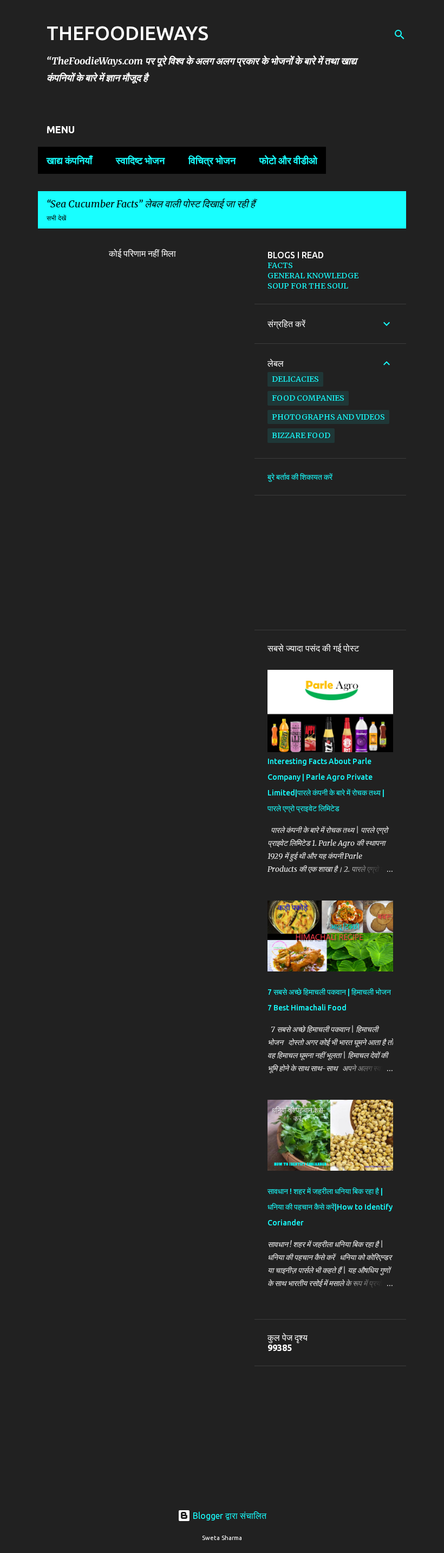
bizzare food (301, 435)
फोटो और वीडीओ (288, 160)
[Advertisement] (330, 562)
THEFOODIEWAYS (127, 33)
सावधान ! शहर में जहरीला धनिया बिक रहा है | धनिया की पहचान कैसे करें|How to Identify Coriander (330, 1207)
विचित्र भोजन (212, 160)
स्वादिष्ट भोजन (140, 160)
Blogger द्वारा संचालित (228, 1516)
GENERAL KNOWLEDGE (312, 275)
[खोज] (399, 35)
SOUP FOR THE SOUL (307, 286)
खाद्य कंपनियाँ (69, 160)
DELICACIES (295, 379)
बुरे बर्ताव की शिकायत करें (299, 477)
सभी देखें (56, 217)
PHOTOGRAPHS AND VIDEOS (328, 417)
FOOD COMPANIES (308, 398)
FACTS (280, 265)
